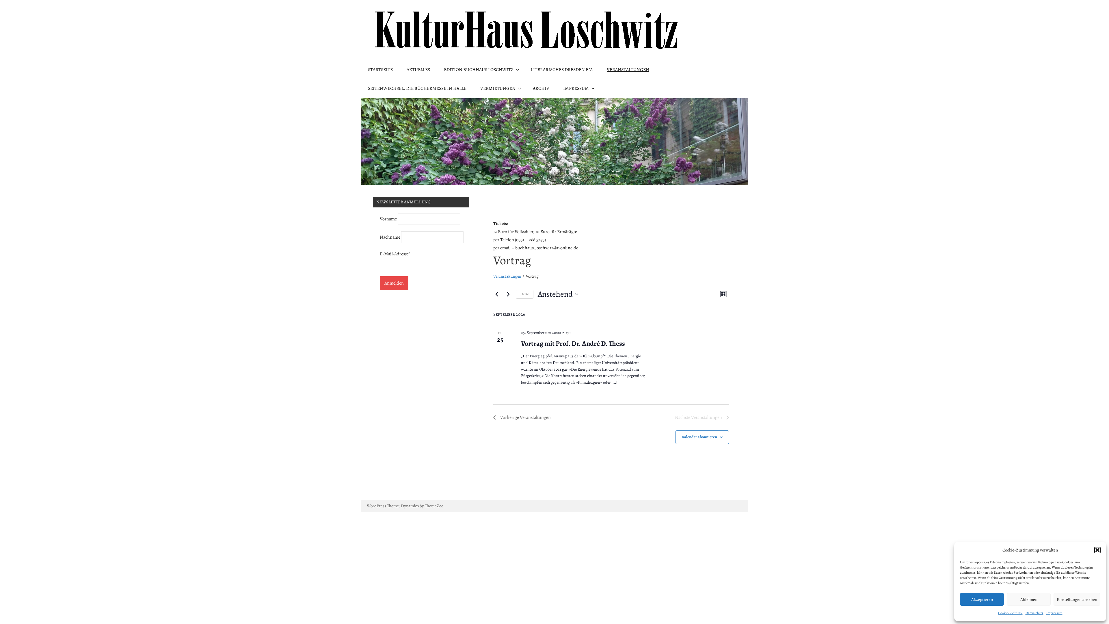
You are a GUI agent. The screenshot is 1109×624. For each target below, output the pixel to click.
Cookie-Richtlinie (1010, 613)
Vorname (388, 219)
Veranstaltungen (628, 69)
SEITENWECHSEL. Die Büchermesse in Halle (417, 88)
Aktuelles (418, 69)
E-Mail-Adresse (395, 254)
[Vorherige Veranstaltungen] (496, 294)
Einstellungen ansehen (1077, 599)
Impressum (1054, 613)
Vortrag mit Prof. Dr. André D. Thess (573, 343)
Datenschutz (1034, 613)
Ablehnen (1028, 599)
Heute (524, 294)
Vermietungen (498, 88)
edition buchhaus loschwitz (478, 69)
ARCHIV (541, 88)
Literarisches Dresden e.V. (562, 69)
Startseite (380, 69)
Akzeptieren (982, 599)
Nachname (390, 237)
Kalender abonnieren (699, 437)
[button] (1097, 550)
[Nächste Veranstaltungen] (508, 294)
